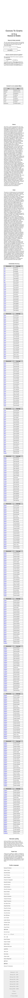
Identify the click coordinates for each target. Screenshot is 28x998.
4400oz (5, 727)
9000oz (5, 815)
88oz (5, 431)
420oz (5, 533)
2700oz (5, 697)
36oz (5, 333)
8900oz (5, 813)
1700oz (5, 671)
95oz (5, 444)
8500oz (5, 806)
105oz (5, 457)
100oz (5, 452)
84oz (5, 424)
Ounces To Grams (14, 31)
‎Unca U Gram (7, 891)
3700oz (5, 714)
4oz (4, 273)
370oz (5, 524)
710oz (5, 588)
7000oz (5, 776)
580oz (5, 565)
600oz (5, 568)
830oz (5, 612)
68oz (5, 393)
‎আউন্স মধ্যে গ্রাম (6, 924)
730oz (5, 591)
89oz (5, 433)
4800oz (5, 734)
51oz (5, 362)
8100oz (5, 799)
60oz (5, 378)
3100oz (5, 704)
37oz (5, 334)
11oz (5, 285)
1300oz (5, 656)
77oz (5, 412)
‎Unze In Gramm (7, 877)
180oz (5, 484)
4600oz (5, 730)
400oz (5, 530)
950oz (5, 634)
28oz (5, 318)
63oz (5, 384)
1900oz (5, 678)
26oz (5, 315)
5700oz (5, 753)
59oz (5, 377)
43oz (5, 345)
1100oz (5, 649)
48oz (5, 354)
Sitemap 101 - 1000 (14, 974)
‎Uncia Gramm (7, 894)
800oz (5, 607)
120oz (5, 463)
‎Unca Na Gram (7, 912)
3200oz (5, 706)
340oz (5, 519)
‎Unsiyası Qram (7, 922)
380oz (5, 526)
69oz (5, 394)
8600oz (5, 808)
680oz (5, 583)
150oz (5, 473)
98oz (5, 449)
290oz (5, 510)
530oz (5, 556)
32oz (5, 326)
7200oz (5, 780)
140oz (5, 470)
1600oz (5, 667)
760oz (5, 600)
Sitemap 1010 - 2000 (14, 976)
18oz (5, 298)
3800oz (5, 716)
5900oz (5, 757)
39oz (5, 338)
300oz (5, 512)
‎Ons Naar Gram (7, 903)
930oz (5, 630)
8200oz (5, 801)
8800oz (5, 811)
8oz (4, 280)
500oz (5, 548)
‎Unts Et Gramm (7, 884)
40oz (5, 340)
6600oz (5, 769)
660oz (5, 579)
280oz (5, 508)
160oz (5, 477)
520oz (5, 554)
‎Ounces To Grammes (8, 966)
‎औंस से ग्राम (6, 929)
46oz (5, 350)
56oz (5, 371)
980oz (5, 639)
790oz (5, 605)
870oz (5, 619)
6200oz (5, 762)
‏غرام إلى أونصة (7, 920)
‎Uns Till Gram (7, 915)
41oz (5, 342)
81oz (5, 419)
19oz (5, 299)
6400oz (5, 766)
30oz (5, 322)
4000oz (5, 720)
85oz (5, 426)
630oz (5, 574)
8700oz (5, 809)
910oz (5, 627)
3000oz (5, 702)
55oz (5, 370)
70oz (5, 396)
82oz (5, 421)
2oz (4, 269)
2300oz (5, 686)
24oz (5, 308)
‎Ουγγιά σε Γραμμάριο (8, 879)
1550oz (5, 665)
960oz (5, 635)
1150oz (5, 651)
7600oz (5, 790)
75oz (5, 405)
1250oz (5, 655)
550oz (5, 560)
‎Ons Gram (6, 954)
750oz (5, 595)
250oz (5, 500)
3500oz (5, 711)
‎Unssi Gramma (7, 886)
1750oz (5, 672)
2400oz (5, 688)
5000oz (5, 738)
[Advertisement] (14, 14)
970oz (5, 637)
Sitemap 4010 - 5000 (14, 984)
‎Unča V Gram (7, 944)
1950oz (5, 679)
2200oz (5, 685)
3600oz (5, 713)
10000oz (6, 833)
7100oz (5, 778)
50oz (5, 357)
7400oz (5, 783)
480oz (5, 544)
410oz (5, 532)
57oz (5, 373)
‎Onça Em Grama (7, 908)
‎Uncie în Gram (7, 910)
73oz (5, 401)
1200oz (5, 653)
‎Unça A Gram (6, 927)
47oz (5, 352)
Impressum (14, 993)
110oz (5, 459)
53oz (5, 366)
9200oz (5, 818)
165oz (5, 479)
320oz (5, 516)
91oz (5, 437)
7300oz (5, 781)
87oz (5, 429)
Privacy (14, 991)
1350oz (5, 658)
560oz (5, 561)
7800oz (5, 794)
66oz (5, 389)
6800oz (5, 773)
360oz (5, 523)
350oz (5, 521)
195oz (5, 489)
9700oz (5, 827)
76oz (5, 410)
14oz (5, 290)
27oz (5, 317)
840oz (5, 614)
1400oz (5, 660)
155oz (5, 475)
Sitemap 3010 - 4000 (14, 981)
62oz (5, 382)
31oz (5, 324)
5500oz (5, 750)
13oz (5, 289)
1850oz (5, 676)
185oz (5, 486)
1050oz (5, 647)
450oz (5, 539)
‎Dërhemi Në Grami (8, 946)
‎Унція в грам (6, 956)
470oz (5, 542)
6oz (4, 276)
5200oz (5, 744)
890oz (5, 623)
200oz (5, 491)
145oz (5, 472)
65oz (5, 387)
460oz (5, 540)
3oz (4, 271)
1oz (4, 267)
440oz (5, 537)
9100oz (5, 817)
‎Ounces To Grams (7, 867)
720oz (5, 590)
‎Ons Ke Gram (7, 931)
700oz (5, 586)
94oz (5, 442)
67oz (5, 391)
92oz (5, 438)
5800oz (5, 755)
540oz (5, 558)
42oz (5, 343)
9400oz (5, 822)
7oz (4, 278)
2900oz (5, 700)
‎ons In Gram (6, 917)
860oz (5, 618)
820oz (5, 611)
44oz (5, 347)
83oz (5, 422)
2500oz (5, 690)
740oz (5, 593)
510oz (5, 552)
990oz (5, 641)
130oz (5, 466)
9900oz (5, 831)
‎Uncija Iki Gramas (7, 898)
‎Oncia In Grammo (7, 896)
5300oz (5, 746)
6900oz (5, 774)
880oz (5, 621)
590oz (5, 567)
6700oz (5, 771)
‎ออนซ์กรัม (6, 949)
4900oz (5, 736)
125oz (5, 465)
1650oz (5, 669)
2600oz (5, 695)
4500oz (5, 729)
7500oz (5, 785)
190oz (5, 488)
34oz (5, 329)
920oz (5, 628)
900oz (5, 625)
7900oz (5, 795)
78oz (5, 413)
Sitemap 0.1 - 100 (14, 972)
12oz (5, 287)
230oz (5, 496)
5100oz (5, 742)
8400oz (5, 804)
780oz (5, 603)
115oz (5, 461)
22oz (5, 305)
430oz (5, 535)
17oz (5, 296)
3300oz (5, 707)
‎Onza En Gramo (7, 882)
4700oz (5, 732)
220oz (5, 495)
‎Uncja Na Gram (7, 905)
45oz (5, 349)
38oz (5, 336)
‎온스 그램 (6, 936)
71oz (5, 398)
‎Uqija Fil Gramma (7, 901)
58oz (5, 375)
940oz (5, 632)
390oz (5, 528)
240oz (5, 498)
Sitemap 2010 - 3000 (14, 979)
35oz (5, 331)
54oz (5, 368)
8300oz (5, 802)
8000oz (5, 797)
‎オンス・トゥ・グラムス (9, 934)
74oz (5, 403)
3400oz (5, 709)
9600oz (5, 825)
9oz (4, 282)
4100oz (5, 722)
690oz (5, 584)
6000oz (5, 758)
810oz (5, 609)
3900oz (5, 718)
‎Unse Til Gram (7, 875)
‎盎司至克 (6, 963)
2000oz (5, 681)
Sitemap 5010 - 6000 (14, 986)
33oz (5, 327)
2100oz (5, 683)
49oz (5, 356)
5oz (4, 275)
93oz (5, 440)
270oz (5, 507)
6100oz (5, 760)
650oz (5, 577)
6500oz (5, 767)
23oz (5, 306)
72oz (5, 400)
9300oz (5, 820)
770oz (5, 602)
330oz (5, 517)
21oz (5, 303)
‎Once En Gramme (7, 889)
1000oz (5, 643)
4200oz (5, 723)
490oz (5, 546)
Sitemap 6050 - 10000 (14, 988)
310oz (5, 514)
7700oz (5, 792)
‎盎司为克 (6, 961)
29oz (5, 320)
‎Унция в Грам (7, 870)
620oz (5, 572)
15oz (5, 292)
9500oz (5, 824)
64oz (5, 385)
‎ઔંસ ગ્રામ (6, 951)
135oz (5, 468)
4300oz (5, 725)
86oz (5, 428)
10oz (5, 283)
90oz (5, 435)
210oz (5, 493)
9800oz (5, 829)
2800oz (5, 699)
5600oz (5, 751)
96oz (5, 445)
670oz (5, 581)
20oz (5, 301)
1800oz (5, 674)
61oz (5, 380)
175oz (5, 482)
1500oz (5, 663)
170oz (5, 480)
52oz (5, 364)
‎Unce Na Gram (7, 872)
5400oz (5, 748)
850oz (5, 616)
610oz (5, 570)
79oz (5, 415)
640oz (5, 575)
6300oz (5, 764)
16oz (5, 294)
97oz (5, 447)
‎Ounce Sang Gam (7, 958)
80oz (5, 417)
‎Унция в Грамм (7, 941)
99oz (5, 451)
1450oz (5, 662)
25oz (5, 310)
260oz (5, 505)
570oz (5, 563)
